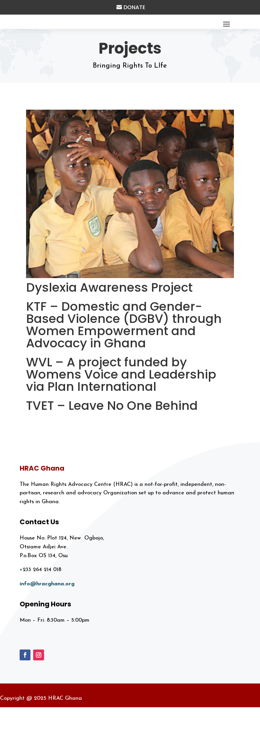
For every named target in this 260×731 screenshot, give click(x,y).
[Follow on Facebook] (25, 655)
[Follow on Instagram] (38, 655)
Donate (134, 7)
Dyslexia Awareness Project (109, 287)
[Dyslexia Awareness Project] (130, 194)
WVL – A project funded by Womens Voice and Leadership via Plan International (121, 374)
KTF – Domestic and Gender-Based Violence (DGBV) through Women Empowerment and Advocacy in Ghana (124, 325)
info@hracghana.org (47, 584)
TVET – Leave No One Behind (112, 405)
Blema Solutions (230, 724)
